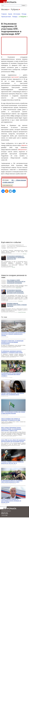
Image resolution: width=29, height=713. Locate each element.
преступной (15, 77)
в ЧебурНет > (23, 16)
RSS (6, 515)
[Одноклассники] (6, 191)
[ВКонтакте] (3, 191)
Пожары (14, 16)
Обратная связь (4, 512)
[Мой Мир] (14, 191)
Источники (16, 14)
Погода (24, 14)
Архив (10, 14)
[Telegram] (10, 191)
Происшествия (6, 16)
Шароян (23, 145)
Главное (4, 14)
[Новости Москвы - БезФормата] (8, 1)
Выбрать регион (4, 513)
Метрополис (22, 149)
